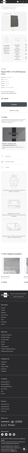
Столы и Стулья (4, 315)
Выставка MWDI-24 (5, 384)
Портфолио (3, 371)
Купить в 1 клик (14, 110)
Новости (3, 393)
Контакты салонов (5, 409)
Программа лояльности (6, 335)
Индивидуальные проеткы (7, 351)
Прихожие (3, 312)
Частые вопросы (5, 346)
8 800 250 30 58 (5, 404)
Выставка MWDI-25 (5, 382)
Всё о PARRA (4, 389)
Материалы (3, 369)
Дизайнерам (4, 362)
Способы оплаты (5, 339)
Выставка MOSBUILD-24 (6, 386)
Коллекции (3, 317)
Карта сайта (3, 411)
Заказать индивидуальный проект (8, 93)
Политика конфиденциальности (8, 349)
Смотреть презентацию (18, 296)
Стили (2, 319)
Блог (2, 391)
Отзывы (3, 344)
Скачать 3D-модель (7, 13)
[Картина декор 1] (11, 266)
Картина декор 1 (5, 276)
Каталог (3, 324)
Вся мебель (3, 322)
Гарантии (3, 342)
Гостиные (3, 308)
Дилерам (3, 364)
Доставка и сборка (5, 337)
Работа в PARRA (4, 366)
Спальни (3, 310)
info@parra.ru (13, 451)
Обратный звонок (5, 406)
